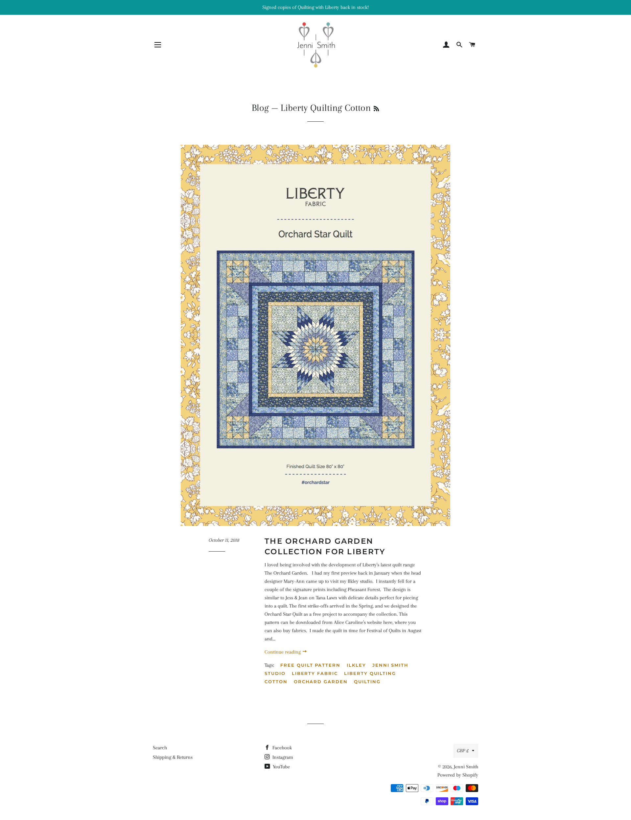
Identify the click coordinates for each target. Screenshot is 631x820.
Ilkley (356, 665)
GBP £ (463, 751)
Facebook (281, 748)
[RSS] (376, 109)
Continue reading (283, 652)
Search (160, 748)
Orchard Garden (321, 681)
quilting (367, 681)
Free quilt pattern (310, 665)
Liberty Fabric (315, 673)
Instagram (282, 757)
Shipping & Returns (173, 757)
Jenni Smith (466, 767)
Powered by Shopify (457, 775)
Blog (260, 107)
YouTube (280, 767)
